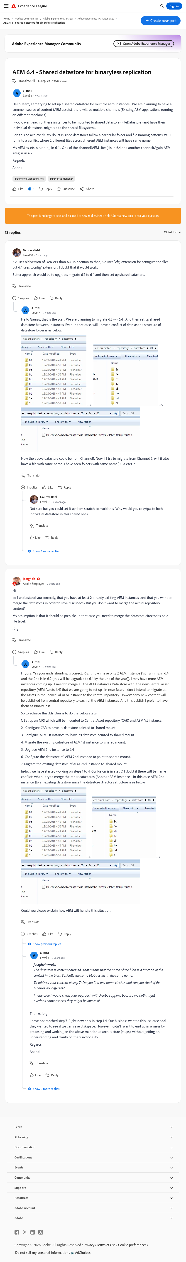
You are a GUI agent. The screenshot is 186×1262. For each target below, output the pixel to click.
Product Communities (27, 18)
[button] (161, 20)
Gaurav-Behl (31, 250)
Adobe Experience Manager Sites (96, 18)
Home (6, 18)
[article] (92, 275)
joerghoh (29, 578)
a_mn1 (27, 90)
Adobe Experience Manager (58, 18)
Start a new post (123, 216)
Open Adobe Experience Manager (146, 43)
